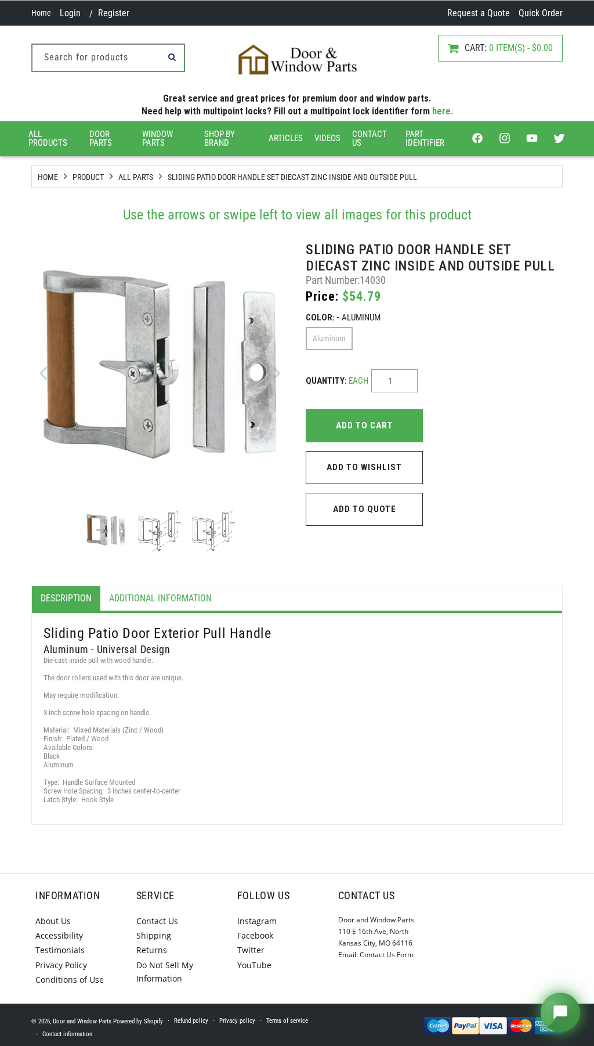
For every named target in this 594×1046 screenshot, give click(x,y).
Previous (43, 372)
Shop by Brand (219, 138)
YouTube (254, 965)
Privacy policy (237, 1021)
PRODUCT (88, 177)
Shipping (153, 935)
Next (276, 372)
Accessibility (59, 935)
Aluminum (329, 338)
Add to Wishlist (364, 467)
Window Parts (157, 138)
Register (113, 13)
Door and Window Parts (82, 1021)
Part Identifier (424, 138)
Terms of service (287, 1021)
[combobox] (108, 58)
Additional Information (160, 598)
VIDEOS (327, 138)
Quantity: (337, 381)
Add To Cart (364, 425)
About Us (53, 920)
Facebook (255, 935)
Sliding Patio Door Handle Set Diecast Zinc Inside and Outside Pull (292, 177)
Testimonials (60, 949)
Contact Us (369, 138)
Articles (286, 138)
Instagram (257, 920)
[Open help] (560, 1012)
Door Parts (100, 138)
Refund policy (191, 1021)
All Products (47, 138)
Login (70, 13)
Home (41, 12)
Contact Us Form (387, 955)
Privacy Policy (61, 965)
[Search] (171, 57)
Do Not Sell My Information (164, 972)
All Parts (135, 177)
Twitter (251, 949)
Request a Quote (478, 13)
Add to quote (364, 509)
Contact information (67, 1034)
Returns (151, 949)
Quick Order (541, 13)
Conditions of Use (69, 979)
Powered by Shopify (138, 1021)
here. (442, 111)
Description (66, 598)
